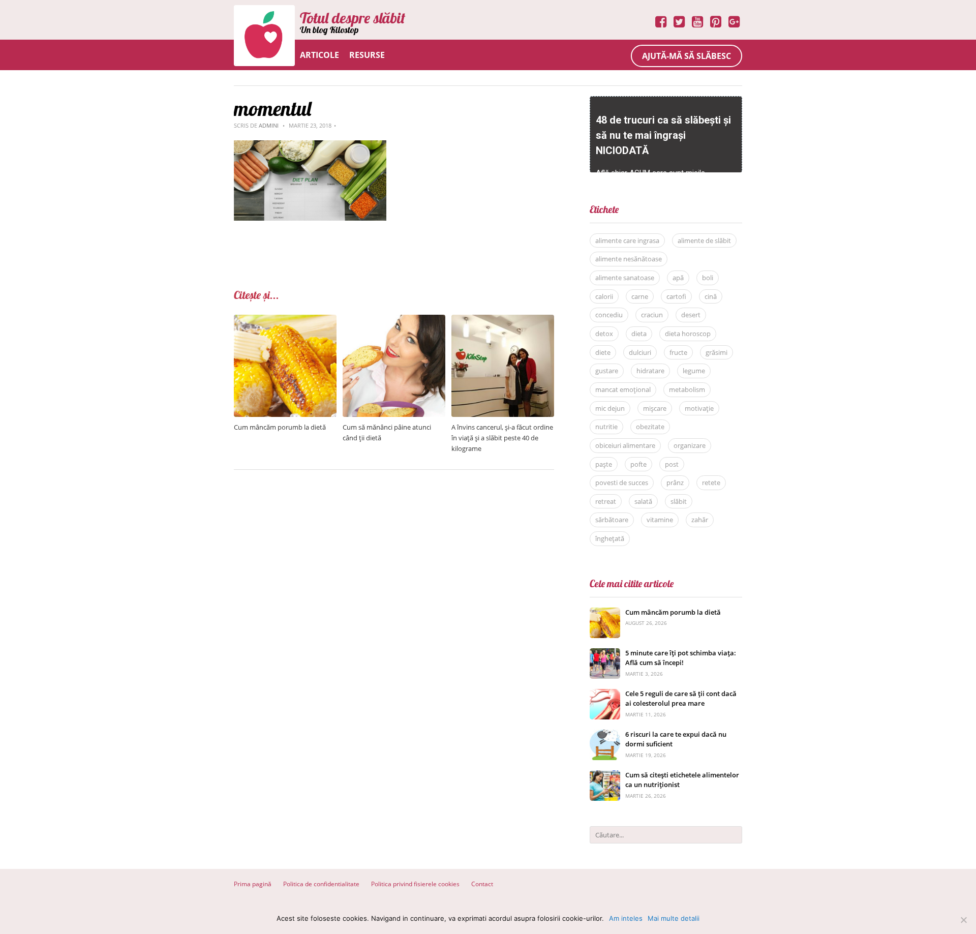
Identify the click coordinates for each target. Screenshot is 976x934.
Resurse (367, 55)
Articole (319, 55)
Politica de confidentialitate (321, 884)
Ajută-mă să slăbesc (686, 56)
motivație (699, 408)
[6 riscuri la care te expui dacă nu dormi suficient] (605, 735)
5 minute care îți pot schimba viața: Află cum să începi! (680, 658)
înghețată (609, 538)
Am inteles (626, 918)
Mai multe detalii (673, 918)
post (672, 464)
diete (603, 352)
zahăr (699, 519)
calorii (604, 296)
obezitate (650, 426)
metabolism (687, 389)
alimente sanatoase (624, 277)
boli (707, 277)
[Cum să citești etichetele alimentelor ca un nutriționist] (605, 775)
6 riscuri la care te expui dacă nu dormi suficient (675, 739)
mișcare (654, 408)
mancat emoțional (623, 389)
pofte (638, 464)
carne (639, 296)
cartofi (676, 296)
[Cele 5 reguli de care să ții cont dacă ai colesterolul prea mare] (605, 694)
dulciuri (640, 352)
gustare (606, 370)
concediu (609, 314)
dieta (639, 333)
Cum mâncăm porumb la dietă (280, 427)
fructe (678, 352)
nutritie (606, 426)
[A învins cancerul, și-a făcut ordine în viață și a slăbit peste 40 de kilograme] (502, 320)
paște (603, 464)
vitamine (660, 519)
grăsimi (716, 352)
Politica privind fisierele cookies (415, 884)
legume (694, 370)
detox (604, 333)
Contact (482, 884)
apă (678, 277)
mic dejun (610, 408)
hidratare (650, 370)
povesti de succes (621, 482)
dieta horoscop (688, 333)
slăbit (678, 501)
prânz (675, 482)
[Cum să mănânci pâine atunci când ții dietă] (394, 320)
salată (643, 501)
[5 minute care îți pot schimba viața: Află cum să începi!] (605, 653)
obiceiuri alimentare (625, 445)
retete (711, 482)
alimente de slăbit (704, 240)
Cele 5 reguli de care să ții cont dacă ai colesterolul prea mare (681, 698)
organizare (690, 445)
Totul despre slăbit (352, 17)
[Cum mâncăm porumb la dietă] (285, 320)
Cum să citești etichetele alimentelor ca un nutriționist (682, 780)
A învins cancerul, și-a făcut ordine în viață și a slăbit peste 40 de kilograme (502, 438)
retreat (605, 501)
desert (690, 314)
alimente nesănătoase (628, 258)
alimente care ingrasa (627, 240)
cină (711, 296)
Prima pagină (252, 884)
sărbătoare (611, 519)
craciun (652, 314)
